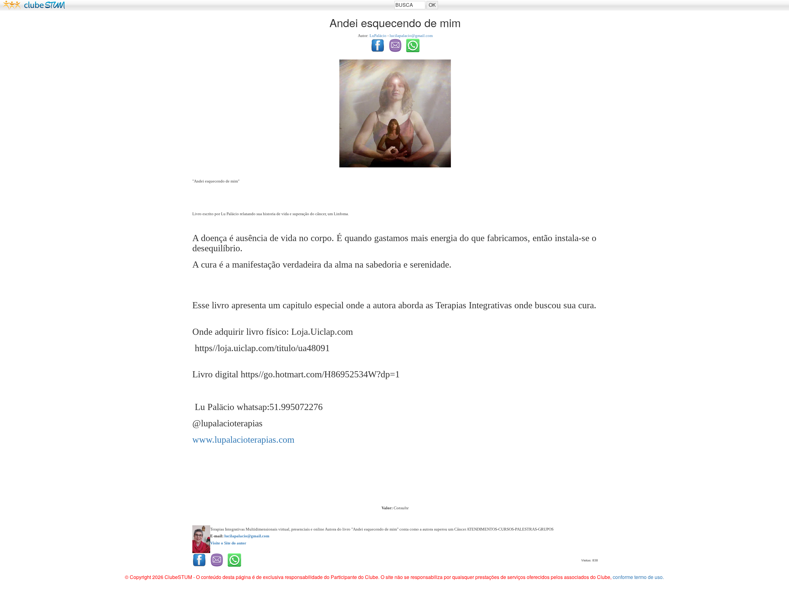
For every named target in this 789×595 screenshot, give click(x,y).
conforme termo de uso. (638, 577)
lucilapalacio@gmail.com (411, 35)
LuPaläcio (378, 35)
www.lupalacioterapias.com (243, 439)
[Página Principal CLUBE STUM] (197, 5)
